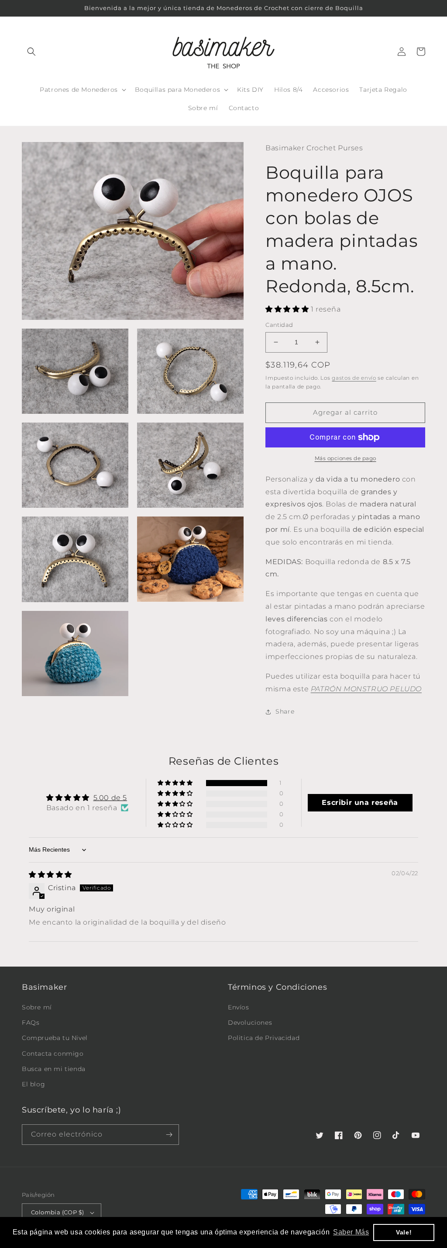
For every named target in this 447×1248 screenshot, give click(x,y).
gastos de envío (354, 377)
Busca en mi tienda (54, 1069)
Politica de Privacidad (263, 1038)
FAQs (30, 1022)
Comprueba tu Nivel (55, 1038)
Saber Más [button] (351, 1232)
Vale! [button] (404, 1232)
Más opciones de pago (345, 458)
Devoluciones (250, 1022)
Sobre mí (37, 1007)
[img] (50, 874)
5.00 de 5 (110, 798)
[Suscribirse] (169, 1134)
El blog (33, 1084)
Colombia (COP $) (57, 1212)
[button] (31, 51)
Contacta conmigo (53, 1053)
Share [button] (284, 711)
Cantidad (279, 324)
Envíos (238, 1007)
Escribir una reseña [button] (360, 802)
